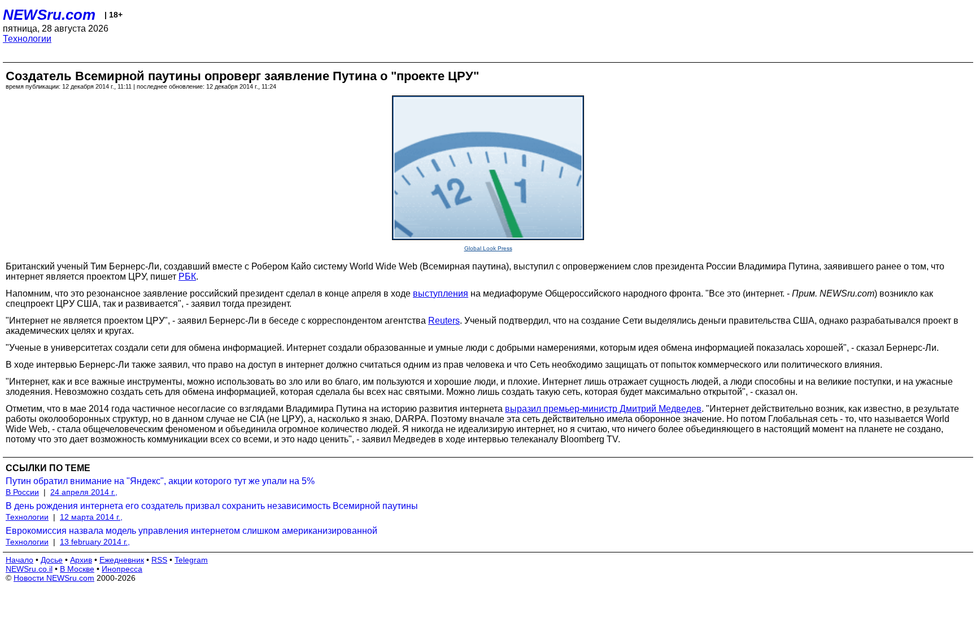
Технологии (27, 38)
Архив (81, 559)
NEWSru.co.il (29, 568)
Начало (19, 559)
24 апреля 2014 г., (83, 492)
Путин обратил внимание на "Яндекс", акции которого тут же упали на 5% (160, 481)
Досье (52, 559)
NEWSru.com (49, 14)
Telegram (191, 559)
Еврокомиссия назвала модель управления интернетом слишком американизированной (191, 531)
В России (22, 492)
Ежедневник (121, 559)
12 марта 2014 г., (91, 516)
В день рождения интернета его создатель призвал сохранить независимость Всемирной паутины (212, 506)
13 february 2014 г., (95, 541)
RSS (159, 559)
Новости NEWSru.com (54, 577)
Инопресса (122, 568)
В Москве (77, 568)
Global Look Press (488, 248)
